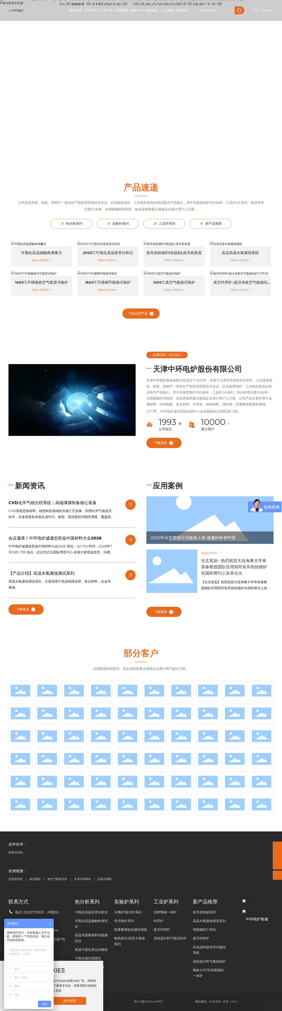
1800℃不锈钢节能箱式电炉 (108, 282)
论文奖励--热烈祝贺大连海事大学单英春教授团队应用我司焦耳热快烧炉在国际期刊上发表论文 (234, 567)
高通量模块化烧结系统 (130, 930)
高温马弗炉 (105, 879)
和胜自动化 (15, 852)
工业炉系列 (166, 223)
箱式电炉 (35, 879)
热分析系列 (73, 223)
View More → (41, 260)
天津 (226, 1001)
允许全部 (69, 1001)
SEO (235, 1001)
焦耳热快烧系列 (204, 912)
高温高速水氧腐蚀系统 (240, 253)
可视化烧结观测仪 (88, 958)
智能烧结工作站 (204, 930)
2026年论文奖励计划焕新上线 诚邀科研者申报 (193, 537)
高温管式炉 (15, 879)
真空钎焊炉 (162, 930)
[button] (146, 158)
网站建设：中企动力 (209, 1001)
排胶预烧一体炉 (165, 912)
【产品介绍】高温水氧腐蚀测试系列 (41, 573)
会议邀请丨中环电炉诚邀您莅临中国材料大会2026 (55, 538)
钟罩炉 (159, 921)
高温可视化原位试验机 (91, 950)
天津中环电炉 (82, 879)
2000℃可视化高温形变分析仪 (108, 253)
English (268, 10)
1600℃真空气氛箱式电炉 (174, 282)
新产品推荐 (213, 223)
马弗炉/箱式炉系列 (128, 912)
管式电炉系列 (124, 921)
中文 (256, 10)
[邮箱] (277, 855)
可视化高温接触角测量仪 (41, 253)
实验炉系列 (120, 223)
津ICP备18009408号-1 (149, 1001)
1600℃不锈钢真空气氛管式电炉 (41, 282)
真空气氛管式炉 (57, 879)
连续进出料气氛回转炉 (170, 938)
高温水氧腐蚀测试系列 (209, 921)
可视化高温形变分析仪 (91, 912)
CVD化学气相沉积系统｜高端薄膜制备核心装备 (52, 502)
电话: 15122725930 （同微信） (38, 912)
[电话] (277, 846)
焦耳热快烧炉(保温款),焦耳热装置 (174, 253)
